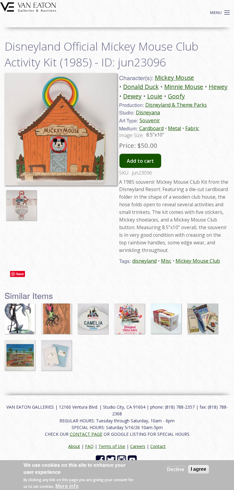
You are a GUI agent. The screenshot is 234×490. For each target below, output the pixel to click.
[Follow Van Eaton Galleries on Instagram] (122, 459)
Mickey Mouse (174, 77)
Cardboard (151, 128)
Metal (174, 128)
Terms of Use (111, 446)
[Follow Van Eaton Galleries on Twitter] (111, 459)
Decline (175, 469)
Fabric (192, 128)
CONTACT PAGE (86, 434)
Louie (154, 96)
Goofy (176, 96)
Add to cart (140, 161)
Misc (166, 260)
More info (67, 486)
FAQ (89, 446)
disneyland (144, 260)
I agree (198, 469)
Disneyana (148, 112)
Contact (158, 446)
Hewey (218, 87)
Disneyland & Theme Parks (176, 104)
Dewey (132, 96)
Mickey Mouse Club (198, 260)
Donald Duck (141, 87)
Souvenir (150, 120)
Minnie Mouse (183, 87)
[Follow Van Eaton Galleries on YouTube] (133, 459)
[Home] (28, 6)
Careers (137, 446)
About (74, 446)
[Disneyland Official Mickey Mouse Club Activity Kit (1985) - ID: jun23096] (23, 202)
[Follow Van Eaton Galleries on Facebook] (101, 459)
